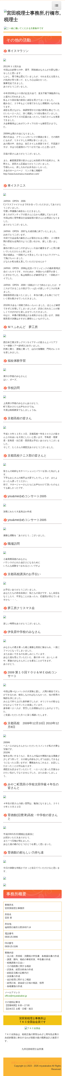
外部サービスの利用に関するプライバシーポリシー (36, 1062)
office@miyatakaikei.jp (16, 996)
